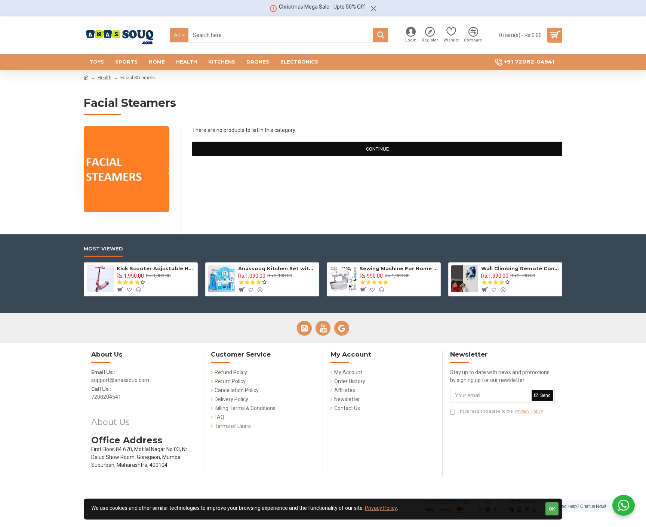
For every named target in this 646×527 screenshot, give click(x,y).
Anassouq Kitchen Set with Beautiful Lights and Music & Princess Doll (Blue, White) (277, 268)
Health (104, 77)
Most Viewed (103, 249)
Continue (377, 149)
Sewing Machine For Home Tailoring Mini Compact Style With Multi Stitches (399, 268)
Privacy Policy (381, 508)
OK (552, 509)
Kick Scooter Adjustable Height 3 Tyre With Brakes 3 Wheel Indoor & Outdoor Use (156, 268)
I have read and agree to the (500, 411)
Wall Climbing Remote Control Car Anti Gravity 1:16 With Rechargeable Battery (520, 268)
